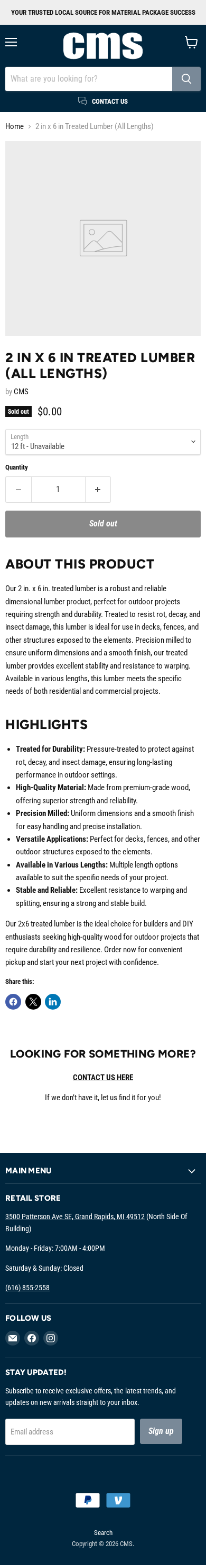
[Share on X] (33, 1002)
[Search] (186, 79)
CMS (21, 391)
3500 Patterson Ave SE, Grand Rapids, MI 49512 (75, 1216)
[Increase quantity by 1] (98, 489)
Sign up (161, 1431)
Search (103, 1533)
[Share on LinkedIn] (53, 1002)
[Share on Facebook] (13, 1002)
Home (14, 126)
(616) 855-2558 (27, 1287)
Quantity (16, 467)
